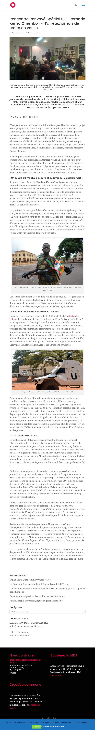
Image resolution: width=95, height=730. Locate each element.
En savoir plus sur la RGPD (52, 727)
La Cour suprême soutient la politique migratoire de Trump (39, 584)
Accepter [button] (36, 727)
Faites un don (56, 675)
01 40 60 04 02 (17, 662)
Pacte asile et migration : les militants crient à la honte (37, 596)
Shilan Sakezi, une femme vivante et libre (31, 579)
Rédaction (15, 33)
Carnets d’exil (35, 33)
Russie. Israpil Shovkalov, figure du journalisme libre (36, 600)
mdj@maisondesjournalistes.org (26, 626)
